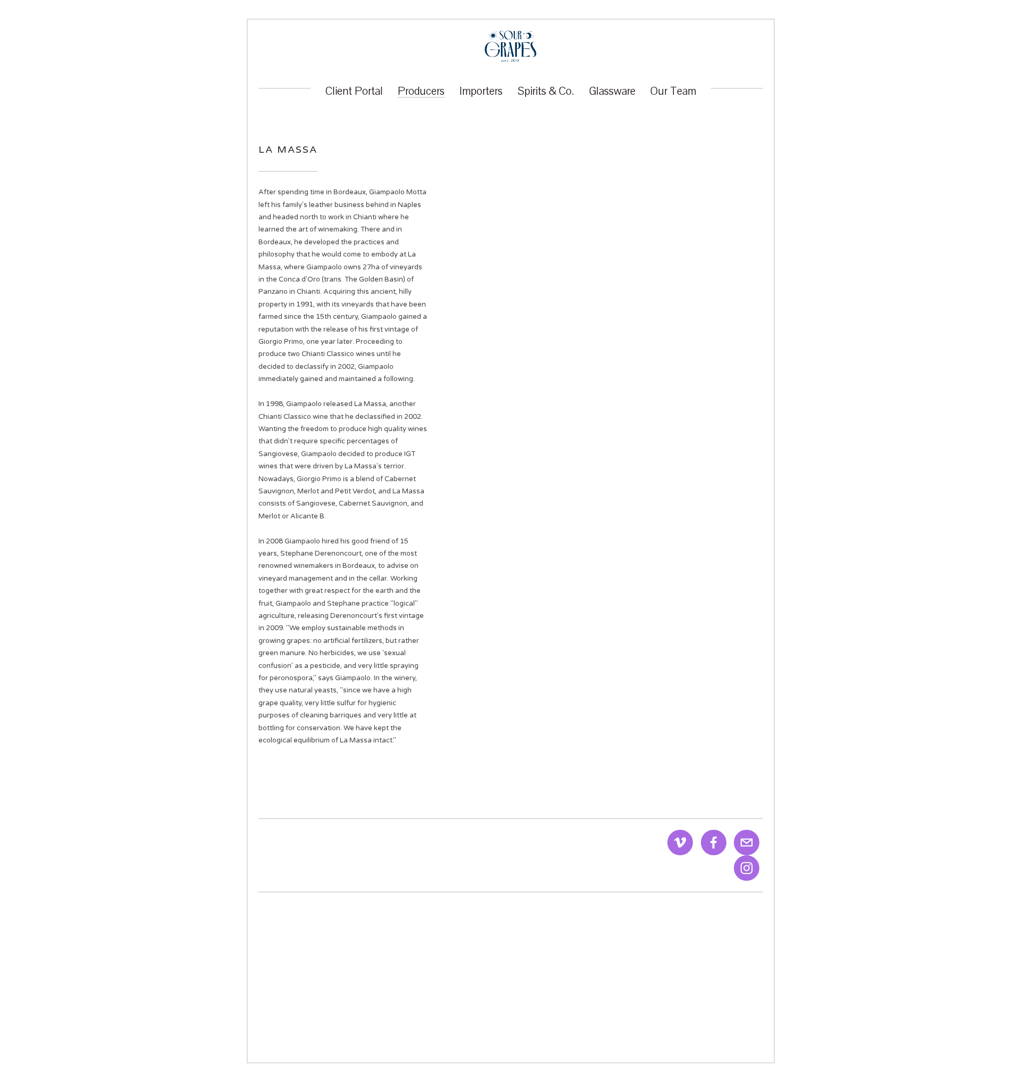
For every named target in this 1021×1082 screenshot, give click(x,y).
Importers (481, 91)
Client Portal (354, 91)
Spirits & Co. (545, 91)
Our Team (673, 91)
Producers (421, 91)
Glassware (612, 91)
